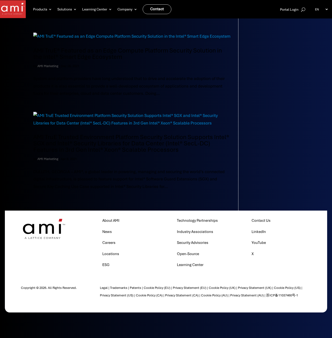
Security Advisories (192, 242)
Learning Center (94, 9)
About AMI (110, 220)
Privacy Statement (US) (116, 295)
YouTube (259, 242)
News (107, 231)
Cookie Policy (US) (287, 288)
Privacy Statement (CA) (182, 295)
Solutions (64, 9)
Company (124, 9)
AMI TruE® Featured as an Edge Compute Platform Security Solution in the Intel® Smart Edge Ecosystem (127, 54)
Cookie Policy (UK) (222, 288)
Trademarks (118, 288)
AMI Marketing (47, 66)
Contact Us (261, 220)
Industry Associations (195, 231)
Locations (110, 253)
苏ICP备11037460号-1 (282, 295)
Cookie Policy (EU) (157, 288)
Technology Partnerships (197, 220)
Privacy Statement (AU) (247, 295)
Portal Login (289, 10)
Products (40, 9)
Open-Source (188, 253)
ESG (105, 264)
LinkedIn (259, 231)
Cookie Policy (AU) (214, 295)
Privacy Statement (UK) (254, 288)
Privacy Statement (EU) (189, 288)
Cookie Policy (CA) (149, 295)
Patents (135, 288)
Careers (108, 242)
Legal (104, 288)
